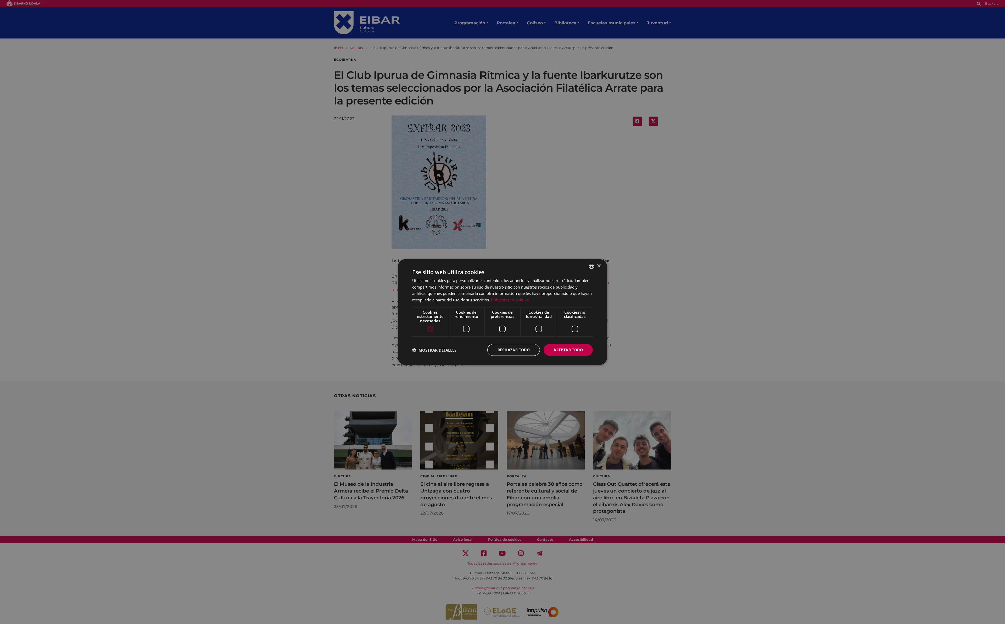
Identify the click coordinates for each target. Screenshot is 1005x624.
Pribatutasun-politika (510, 299)
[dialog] (502, 312)
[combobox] (591, 266)
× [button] (599, 266)
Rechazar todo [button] (514, 349)
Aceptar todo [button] (568, 349)
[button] (434, 350)
